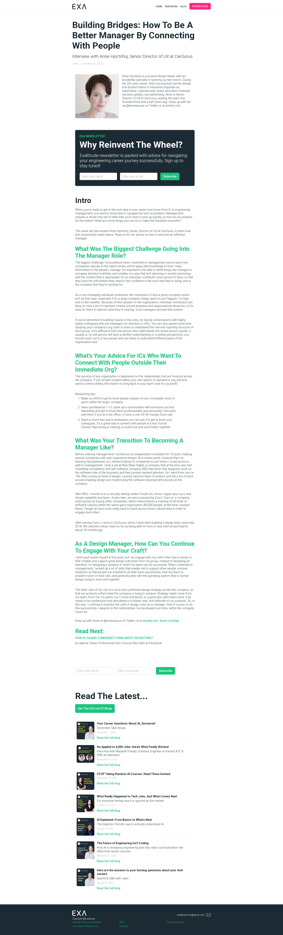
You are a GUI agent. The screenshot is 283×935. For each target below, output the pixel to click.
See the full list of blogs (95, 708)
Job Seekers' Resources (85, 926)
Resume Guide (200, 6)
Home (159, 6)
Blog (183, 6)
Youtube (123, 926)
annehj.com (150, 620)
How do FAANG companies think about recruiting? (114, 638)
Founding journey (175, 922)
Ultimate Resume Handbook (86, 922)
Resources (171, 6)
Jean (75, 63)
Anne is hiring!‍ (169, 620)
